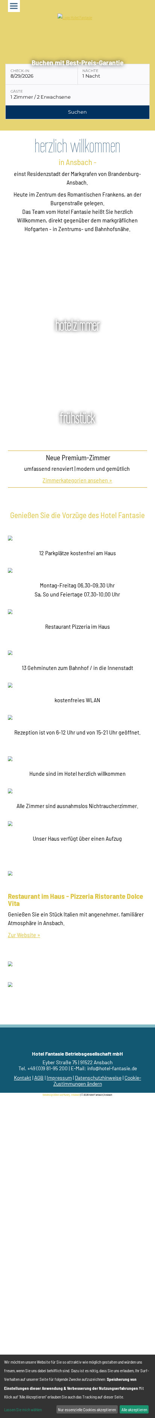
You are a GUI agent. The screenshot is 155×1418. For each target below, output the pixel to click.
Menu (14, 6)
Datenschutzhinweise (98, 1077)
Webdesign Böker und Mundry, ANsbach (61, 1094)
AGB (39, 1077)
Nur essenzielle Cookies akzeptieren (87, 1409)
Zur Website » (24, 934)
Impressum (59, 1077)
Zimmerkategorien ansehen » (77, 480)
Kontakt (22, 1077)
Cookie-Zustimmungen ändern (97, 1080)
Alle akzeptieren (134, 1409)
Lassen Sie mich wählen (23, 1409)
